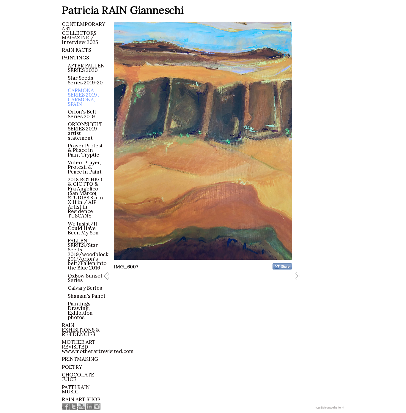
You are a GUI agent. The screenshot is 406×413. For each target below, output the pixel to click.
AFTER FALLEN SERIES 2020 (86, 67)
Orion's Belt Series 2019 (82, 113)
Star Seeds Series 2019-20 (85, 80)
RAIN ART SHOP (81, 399)
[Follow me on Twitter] (73, 406)
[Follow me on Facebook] (66, 406)
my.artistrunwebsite (327, 407)
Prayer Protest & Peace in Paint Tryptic (85, 150)
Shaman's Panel (86, 296)
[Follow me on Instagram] (96, 406)
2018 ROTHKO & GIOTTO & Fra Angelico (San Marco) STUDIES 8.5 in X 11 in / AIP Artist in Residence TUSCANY (85, 197)
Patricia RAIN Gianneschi (123, 10)
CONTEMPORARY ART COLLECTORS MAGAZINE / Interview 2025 (83, 33)
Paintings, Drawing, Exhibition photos (80, 310)
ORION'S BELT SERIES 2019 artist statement (85, 131)
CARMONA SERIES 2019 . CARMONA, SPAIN (83, 97)
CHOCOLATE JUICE (78, 376)
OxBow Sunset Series (85, 277)
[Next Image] (300, 275)
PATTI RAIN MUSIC (76, 389)
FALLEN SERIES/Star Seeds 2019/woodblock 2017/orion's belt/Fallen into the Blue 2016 (88, 254)
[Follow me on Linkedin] (89, 406)
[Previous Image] (108, 275)
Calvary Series (85, 288)
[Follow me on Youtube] (81, 406)
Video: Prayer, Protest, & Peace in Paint (85, 167)
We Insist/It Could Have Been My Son (83, 228)
